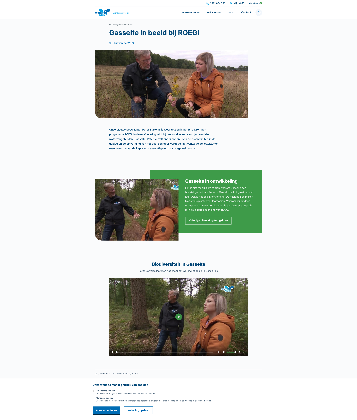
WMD (231, 12)
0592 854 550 (217, 3)
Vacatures (255, 3)
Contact (246, 12)
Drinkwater (214, 12)
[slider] (165, 352)
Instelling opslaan (138, 410)
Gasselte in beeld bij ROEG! (124, 373)
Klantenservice (190, 12)
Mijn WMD (239, 3)
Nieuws (104, 373)
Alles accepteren (106, 410)
